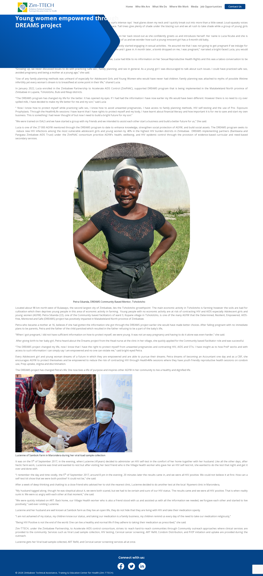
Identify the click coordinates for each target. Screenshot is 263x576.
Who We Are (142, 6)
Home (129, 6)
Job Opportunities (211, 6)
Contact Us (235, 6)
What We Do (159, 6)
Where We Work (179, 6)
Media (194, 6)
